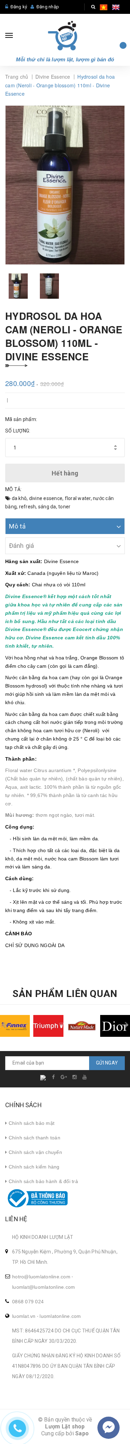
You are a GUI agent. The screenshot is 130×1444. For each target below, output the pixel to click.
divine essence (46, 498)
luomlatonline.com (60, 1316)
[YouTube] (85, 1077)
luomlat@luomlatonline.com (43, 1287)
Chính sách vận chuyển (34, 1152)
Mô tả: (13, 489)
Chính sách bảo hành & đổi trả (42, 1181)
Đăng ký (18, 6)
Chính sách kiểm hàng (33, 1167)
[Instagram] (75, 1077)
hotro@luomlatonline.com (41, 1276)
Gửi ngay (107, 1063)
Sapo (82, 1433)
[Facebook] (54, 1077)
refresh (27, 506)
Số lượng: (17, 431)
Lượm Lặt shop (65, 1426)
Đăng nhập (47, 6)
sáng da (47, 506)
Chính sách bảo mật (30, 1123)
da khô (19, 498)
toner (64, 506)
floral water (78, 498)
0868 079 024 (28, 1301)
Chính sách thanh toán (33, 1137)
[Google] (64, 1077)
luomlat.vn (24, 1316)
